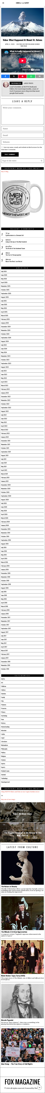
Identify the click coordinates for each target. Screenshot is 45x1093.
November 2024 (5, 330)
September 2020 (6, 496)
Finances (3, 704)
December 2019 (5, 529)
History (25, 44)
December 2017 (5, 617)
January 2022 (5, 437)
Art (2, 682)
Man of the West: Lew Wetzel (14, 261)
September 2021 (6, 452)
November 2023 (5, 356)
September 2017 (6, 628)
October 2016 (5, 669)
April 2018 (4, 602)
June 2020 (4, 507)
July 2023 (4, 371)
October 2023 (5, 359)
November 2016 (5, 665)
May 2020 (4, 510)
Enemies (3, 693)
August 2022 (5, 411)
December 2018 (5, 573)
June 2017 (4, 639)
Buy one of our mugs (8, 799)
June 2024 (4, 348)
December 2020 (5, 485)
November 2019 (5, 533)
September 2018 (6, 584)
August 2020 (5, 499)
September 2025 (6, 293)
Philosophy (4, 749)
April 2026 (4, 282)
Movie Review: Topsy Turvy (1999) (13, 976)
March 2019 (4, 562)
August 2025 (5, 297)
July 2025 (4, 301)
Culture (19, 44)
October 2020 (5, 492)
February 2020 (5, 521)
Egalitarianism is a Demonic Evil (14, 235)
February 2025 (5, 319)
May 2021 (4, 466)
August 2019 (4, 544)
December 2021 (5, 440)
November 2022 (5, 400)
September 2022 (6, 407)
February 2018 (5, 610)
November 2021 (5, 444)
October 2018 (5, 580)
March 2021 (4, 474)
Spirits (3, 763)
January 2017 (5, 658)
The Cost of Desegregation (13, 255)
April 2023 (4, 382)
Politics (3, 752)
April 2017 (4, 647)
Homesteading (5, 727)
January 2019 (5, 569)
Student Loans (5, 771)
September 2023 (6, 363)
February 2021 (5, 477)
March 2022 (4, 429)
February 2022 (5, 433)
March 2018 (4, 606)
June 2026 (4, 275)
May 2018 (4, 599)
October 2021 (5, 448)
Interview (3, 730)
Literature (4, 741)
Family (3, 697)
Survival (3, 774)
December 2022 (5, 396)
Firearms (3, 708)
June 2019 (4, 551)
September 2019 (6, 540)
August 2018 (4, 588)
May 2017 (4, 643)
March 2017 (4, 650)
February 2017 (5, 654)
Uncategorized (5, 782)
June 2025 (4, 304)
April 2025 (4, 312)
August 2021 (4, 455)
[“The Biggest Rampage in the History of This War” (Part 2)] (22, 833)
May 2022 (4, 422)
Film (2, 701)
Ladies (3, 734)
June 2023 (4, 374)
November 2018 (5, 577)
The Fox (37, 1088)
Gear (2, 719)
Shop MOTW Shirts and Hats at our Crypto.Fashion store (20, 792)
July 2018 (3, 591)
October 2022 (5, 404)
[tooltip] (5, 76)
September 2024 (6, 337)
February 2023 (5, 389)
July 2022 (4, 415)
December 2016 (5, 661)
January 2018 (5, 613)
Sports (3, 767)
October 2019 (5, 536)
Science (37, 44)
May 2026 (4, 278)
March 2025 (4, 315)
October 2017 (5, 625)
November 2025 (5, 286)
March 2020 (4, 518)
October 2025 (5, 290)
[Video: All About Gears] (22, 812)
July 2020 (4, 503)
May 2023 (4, 378)
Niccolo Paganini (7, 1020)
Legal (2, 738)
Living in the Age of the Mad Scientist (16, 242)
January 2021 (5, 481)
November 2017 (5, 621)
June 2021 (4, 463)
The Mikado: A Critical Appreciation (14, 932)
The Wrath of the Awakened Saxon (15, 248)
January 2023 (5, 393)
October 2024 (5, 334)
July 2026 (4, 271)
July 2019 (3, 547)
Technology (4, 778)
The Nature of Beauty (9, 886)
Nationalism (4, 745)
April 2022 (4, 426)
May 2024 (4, 352)
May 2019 (4, 555)
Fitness (3, 712)
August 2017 (4, 632)
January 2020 (5, 525)
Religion (31, 44)
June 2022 (4, 418)
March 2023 (4, 385)
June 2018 (4, 595)
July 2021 (3, 459)
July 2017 (3, 636)
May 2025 (4, 308)
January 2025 (5, 323)
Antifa (3, 679)
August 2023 (5, 367)
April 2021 (4, 470)
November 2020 (5, 488)
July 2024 (4, 345)
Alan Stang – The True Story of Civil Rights (17, 1064)
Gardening (4, 715)
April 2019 (4, 558)
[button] (41, 161)
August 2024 (5, 341)
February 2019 (5, 566)
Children (3, 686)
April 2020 (4, 514)
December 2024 (5, 326)
